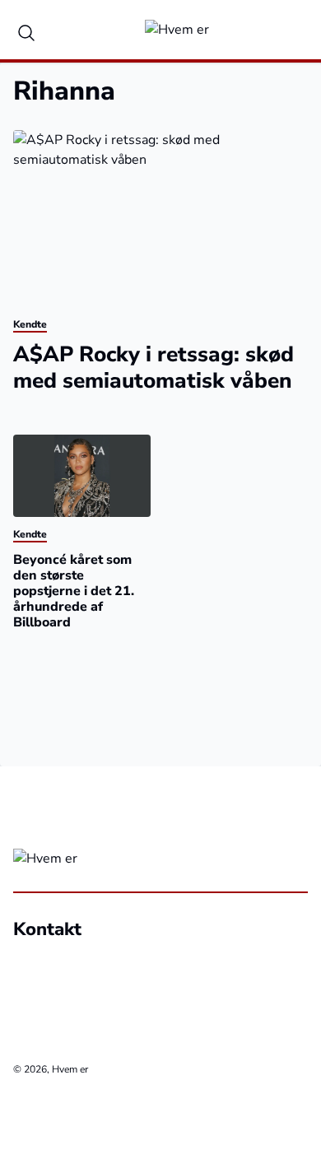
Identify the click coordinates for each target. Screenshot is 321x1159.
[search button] (26, 29)
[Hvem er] (177, 30)
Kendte (30, 324)
